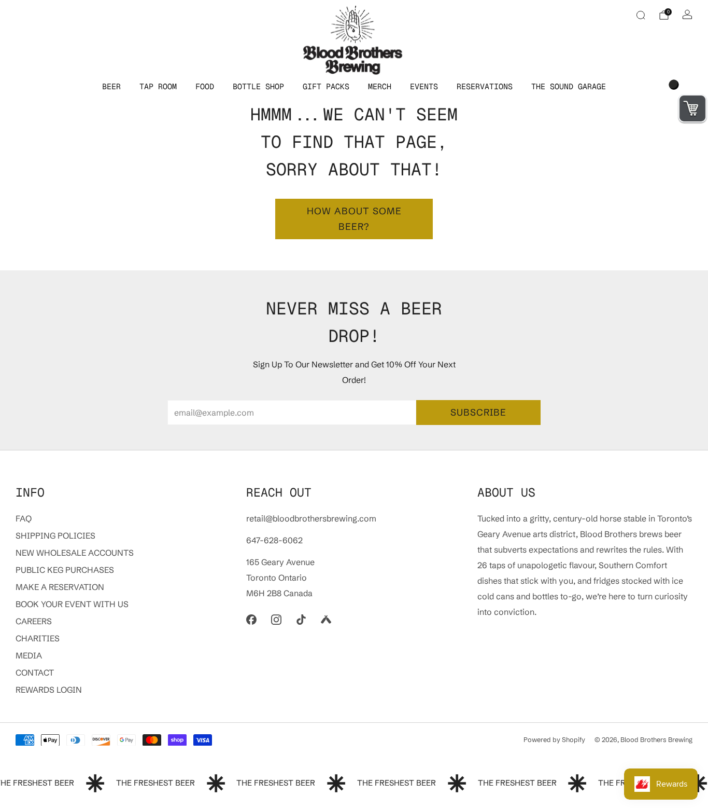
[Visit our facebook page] (251, 619)
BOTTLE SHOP (258, 86)
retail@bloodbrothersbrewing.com (311, 518)
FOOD (204, 86)
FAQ (24, 518)
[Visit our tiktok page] (301, 619)
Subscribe (478, 412)
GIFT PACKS (326, 86)
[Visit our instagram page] (276, 619)
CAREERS (34, 621)
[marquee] (354, 783)
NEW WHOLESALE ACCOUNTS (75, 552)
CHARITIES (38, 638)
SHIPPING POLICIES (55, 535)
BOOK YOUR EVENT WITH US (72, 604)
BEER (111, 86)
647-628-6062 (274, 540)
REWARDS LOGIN (49, 689)
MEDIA (29, 655)
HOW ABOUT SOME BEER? (354, 218)
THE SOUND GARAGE (568, 86)
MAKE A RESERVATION (60, 587)
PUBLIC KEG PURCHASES (65, 570)
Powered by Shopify (554, 739)
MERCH (379, 86)
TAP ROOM (158, 86)
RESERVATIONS (485, 86)
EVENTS (424, 86)
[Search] (640, 15)
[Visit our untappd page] (326, 619)
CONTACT (35, 672)
